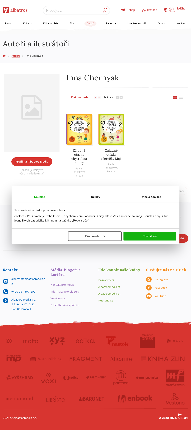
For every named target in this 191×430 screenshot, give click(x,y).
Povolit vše (150, 236)
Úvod (8, 23)
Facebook (161, 287)
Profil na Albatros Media (31, 161)
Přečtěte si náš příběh (65, 305)
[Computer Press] (147, 341)
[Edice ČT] (71, 377)
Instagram (161, 279)
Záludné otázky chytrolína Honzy (79, 156)
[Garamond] (20, 398)
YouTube (160, 296)
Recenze (111, 23)
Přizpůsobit (92, 236)
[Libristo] (56, 398)
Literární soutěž (136, 23)
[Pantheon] (121, 377)
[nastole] (117, 341)
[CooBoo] (9, 341)
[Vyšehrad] (20, 377)
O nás (161, 23)
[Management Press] (14, 359)
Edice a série (50, 23)
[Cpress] (175, 341)
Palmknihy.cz (106, 280)
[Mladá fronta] (175, 377)
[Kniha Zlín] (162, 359)
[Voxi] (48, 377)
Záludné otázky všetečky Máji (111, 154)
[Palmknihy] (95, 377)
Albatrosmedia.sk (109, 293)
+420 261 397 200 (23, 291)
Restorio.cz (105, 300)
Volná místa (58, 298)
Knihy (26, 23)
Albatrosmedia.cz (109, 287)
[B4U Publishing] (45, 359)
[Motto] (31, 341)
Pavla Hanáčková (78, 170)
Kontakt (181, 23)
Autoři (90, 23)
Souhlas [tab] (39, 196)
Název (108, 97)
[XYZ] (57, 341)
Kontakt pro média (62, 284)
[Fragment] (85, 359)
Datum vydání (81, 97)
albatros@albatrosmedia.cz (28, 281)
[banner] (15, 11)
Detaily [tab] (95, 196)
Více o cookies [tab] (151, 196)
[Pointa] (147, 377)
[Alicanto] (121, 359)
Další (181, 191)
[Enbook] (135, 398)
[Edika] (85, 341)
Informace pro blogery (65, 291)
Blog (72, 23)
